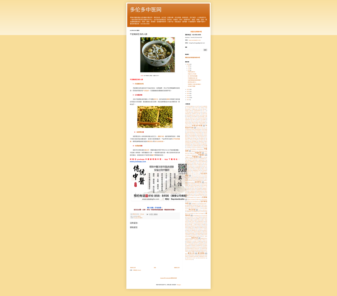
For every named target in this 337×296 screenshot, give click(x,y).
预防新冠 (200, 226)
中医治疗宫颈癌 (197, 130)
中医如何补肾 (188, 119)
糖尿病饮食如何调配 (194, 256)
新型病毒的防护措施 (194, 250)
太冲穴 (195, 161)
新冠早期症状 (189, 242)
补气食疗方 (202, 205)
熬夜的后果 (198, 251)
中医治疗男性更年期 (195, 129)
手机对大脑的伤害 (202, 161)
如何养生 (198, 182)
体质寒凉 (139, 132)
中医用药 (188, 116)
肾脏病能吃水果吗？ (203, 203)
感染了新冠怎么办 (203, 239)
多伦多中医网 (145, 10)
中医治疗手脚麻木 (202, 122)
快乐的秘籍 (198, 188)
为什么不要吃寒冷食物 (191, 158)
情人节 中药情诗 (204, 228)
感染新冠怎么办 (189, 241)
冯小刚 (195, 166)
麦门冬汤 (203, 195)
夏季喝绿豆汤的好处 (200, 223)
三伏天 (199, 109)
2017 (188, 99)
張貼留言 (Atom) (137, 270)
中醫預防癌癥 (193, 155)
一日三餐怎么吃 (189, 107)
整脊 (186, 255)
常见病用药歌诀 (191, 228)
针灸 (193, 194)
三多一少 (204, 110)
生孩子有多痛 (188, 170)
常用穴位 (197, 228)
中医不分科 (205, 113)
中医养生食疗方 (191, 72)
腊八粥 (199, 236)
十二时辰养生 (193, 109)
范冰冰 (194, 218)
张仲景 (190, 188)
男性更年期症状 (199, 191)
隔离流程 (202, 250)
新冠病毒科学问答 (195, 247)
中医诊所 (187, 121)
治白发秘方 (188, 201)
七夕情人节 (196, 107)
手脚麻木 (195, 163)
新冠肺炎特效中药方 (203, 244)
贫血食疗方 (192, 206)
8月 (189, 66)
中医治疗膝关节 (192, 136)
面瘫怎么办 (199, 218)
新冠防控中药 (196, 242)
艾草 (199, 186)
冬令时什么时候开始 (198, 164)
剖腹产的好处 (197, 220)
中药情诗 (193, 147)
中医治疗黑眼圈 (192, 135)
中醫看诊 (191, 153)
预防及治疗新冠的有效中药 (192, 57)
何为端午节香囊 (191, 86)
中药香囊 (205, 145)
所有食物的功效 (192, 197)
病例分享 (199, 224)
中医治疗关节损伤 (200, 127)
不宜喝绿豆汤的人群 (192, 78)
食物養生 (191, 220)
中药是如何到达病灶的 (197, 145)
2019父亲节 (196, 106)
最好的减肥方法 (192, 233)
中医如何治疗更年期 (201, 118)
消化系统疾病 (159, 141)
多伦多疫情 (200, 177)
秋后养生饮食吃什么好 (191, 217)
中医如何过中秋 (192, 118)
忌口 (194, 188)
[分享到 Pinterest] (157, 214)
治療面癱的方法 (194, 203)
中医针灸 (192, 121)
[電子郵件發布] (147, 214)
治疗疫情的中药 (196, 201)
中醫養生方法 (188, 157)
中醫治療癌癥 (199, 149)
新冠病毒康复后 (204, 247)
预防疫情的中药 (193, 226)
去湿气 (203, 167)
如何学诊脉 (191, 182)
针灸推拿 (192, 195)
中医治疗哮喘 (204, 130)
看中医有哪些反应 (196, 215)
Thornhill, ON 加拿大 (138, 217)
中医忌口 (198, 119)
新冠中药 (205, 241)
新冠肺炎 (202, 242)
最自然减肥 (199, 233)
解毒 (168, 99)
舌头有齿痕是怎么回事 (192, 186)
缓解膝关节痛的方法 (193, 236)
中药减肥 (188, 147)
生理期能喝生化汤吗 (196, 170)
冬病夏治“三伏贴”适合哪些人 (194, 84)
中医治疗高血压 (198, 132)
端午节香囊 (191, 251)
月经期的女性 (139, 84)
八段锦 (201, 107)
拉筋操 (204, 197)
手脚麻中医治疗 (188, 163)
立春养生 (203, 171)
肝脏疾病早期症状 (191, 192)
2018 (188, 97)
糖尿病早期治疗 (192, 255)
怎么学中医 (201, 211)
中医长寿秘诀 (194, 116)
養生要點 (201, 253)
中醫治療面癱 (192, 149)
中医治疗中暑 (194, 122)
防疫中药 (197, 195)
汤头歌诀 (198, 183)
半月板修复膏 (197, 167)
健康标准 (202, 227)
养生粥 (199, 210)
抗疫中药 (188, 189)
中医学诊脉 (202, 121)
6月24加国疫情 (204, 106)
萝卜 (204, 236)
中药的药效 (188, 145)
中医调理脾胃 (194, 141)
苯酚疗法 (189, 218)
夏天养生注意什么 (192, 82)
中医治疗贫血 (189, 130)
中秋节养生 (202, 142)
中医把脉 (204, 119)
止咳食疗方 (200, 163)
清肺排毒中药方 (195, 230)
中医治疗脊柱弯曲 (190, 132)
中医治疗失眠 (197, 126)
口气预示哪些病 (188, 112)
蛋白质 (147, 150)
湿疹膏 (198, 234)
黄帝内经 (194, 238)
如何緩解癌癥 (192, 183)
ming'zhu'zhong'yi (188, 259)
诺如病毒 (187, 226)
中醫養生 (201, 155)
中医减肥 (200, 141)
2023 (188, 64)
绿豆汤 (155, 99)
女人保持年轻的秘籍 (192, 76)
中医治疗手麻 (188, 123)
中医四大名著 (204, 115)
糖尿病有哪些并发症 (200, 255)
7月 (189, 68)
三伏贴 (203, 109)
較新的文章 (133, 267)
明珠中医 (198, 199)
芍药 (197, 192)
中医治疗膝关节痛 (201, 136)
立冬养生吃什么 (196, 171)
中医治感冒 (194, 138)
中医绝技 (196, 139)
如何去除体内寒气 (201, 178)
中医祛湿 (202, 139)
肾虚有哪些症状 (189, 205)
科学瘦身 (199, 217)
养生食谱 (192, 210)
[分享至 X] (153, 214)
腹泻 (153, 155)
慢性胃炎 (150, 141)
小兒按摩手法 (194, 113)
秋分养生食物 (204, 215)
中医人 (199, 113)
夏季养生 (192, 223)
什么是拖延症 (200, 160)
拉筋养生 (198, 197)
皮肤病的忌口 (189, 171)
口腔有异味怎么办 (196, 112)
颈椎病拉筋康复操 (197, 231)
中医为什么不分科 (192, 74)
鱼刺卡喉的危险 (192, 208)
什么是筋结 (191, 161)
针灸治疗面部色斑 (199, 194)
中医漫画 (197, 142)
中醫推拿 (198, 153)
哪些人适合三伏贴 (193, 221)
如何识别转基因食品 (198, 180)
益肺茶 (204, 224)
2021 (188, 91)
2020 (188, 93)
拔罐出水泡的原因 (191, 199)
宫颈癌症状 (195, 211)
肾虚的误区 (196, 205)
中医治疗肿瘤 (204, 129)
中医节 (193, 119)
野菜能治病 (190, 231)
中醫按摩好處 (194, 151)
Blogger (179, 284)
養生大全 (191, 253)
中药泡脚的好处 (204, 144)
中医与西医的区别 (190, 115)
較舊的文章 (176, 267)
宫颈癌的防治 (189, 211)
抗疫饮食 (193, 189)
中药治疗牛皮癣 (195, 144)
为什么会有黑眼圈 (201, 158)
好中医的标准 (193, 178)
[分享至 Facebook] (155, 214)
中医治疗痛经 (199, 133)
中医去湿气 (197, 115)
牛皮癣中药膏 (189, 164)
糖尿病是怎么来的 (203, 256)
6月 (189, 70)
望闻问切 (188, 230)
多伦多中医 (194, 177)
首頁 (155, 267)
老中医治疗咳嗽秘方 (196, 185)
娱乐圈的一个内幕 (192, 224)
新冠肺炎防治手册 (193, 244)
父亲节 (205, 163)
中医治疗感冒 (199, 135)
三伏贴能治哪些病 (196, 110)
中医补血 (191, 139)
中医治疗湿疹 (192, 133)
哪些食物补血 (201, 221)
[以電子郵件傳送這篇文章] (150, 214)
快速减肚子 (205, 188)
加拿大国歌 (191, 167)
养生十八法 (198, 208)
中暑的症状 (199, 147)
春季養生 (192, 213)
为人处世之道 (204, 157)
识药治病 (202, 192)
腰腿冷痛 (161, 136)
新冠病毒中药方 (200, 245)
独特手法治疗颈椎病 (200, 213)
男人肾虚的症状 (192, 191)
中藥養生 (195, 157)
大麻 (203, 112)
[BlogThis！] (152, 214)
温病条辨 (194, 234)
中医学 (197, 121)
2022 (188, 89)
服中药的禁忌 (204, 199)
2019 (188, 95)
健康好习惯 (191, 227)
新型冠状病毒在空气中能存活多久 (193, 248)
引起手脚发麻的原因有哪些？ (194, 80)
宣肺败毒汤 (205, 210)
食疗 (204, 218)
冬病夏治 (190, 166)
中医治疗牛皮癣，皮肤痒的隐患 (198, 123)
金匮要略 (198, 206)
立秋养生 (197, 173)
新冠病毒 (193, 245)
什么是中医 (193, 160)
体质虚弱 (138, 146)
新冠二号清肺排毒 (198, 241)
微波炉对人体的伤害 (194, 239)
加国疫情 (200, 166)
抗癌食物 (198, 189)
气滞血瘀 (146, 90)
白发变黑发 (205, 170)
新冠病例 (188, 245)
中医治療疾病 (201, 138)
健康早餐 (196, 227)
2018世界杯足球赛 (189, 106)
